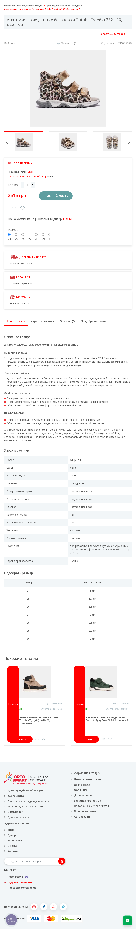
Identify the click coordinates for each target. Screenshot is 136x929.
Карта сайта (16, 795)
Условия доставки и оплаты (26, 806)
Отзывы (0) (68, 321)
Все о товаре (16, 321)
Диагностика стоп (19, 817)
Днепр (12, 835)
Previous (7, 142)
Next (129, 142)
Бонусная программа (87, 800)
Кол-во (13, 185)
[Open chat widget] (127, 920)
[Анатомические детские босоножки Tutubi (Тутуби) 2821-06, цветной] (68, 88)
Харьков (13, 851)
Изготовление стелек (88, 779)
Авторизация (82, 816)
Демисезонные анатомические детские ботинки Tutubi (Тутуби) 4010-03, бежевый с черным (32, 720)
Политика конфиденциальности (29, 801)
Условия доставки (21, 263)
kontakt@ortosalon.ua (22, 887)
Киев (11, 829)
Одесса (12, 845)
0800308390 (16, 877)
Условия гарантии (21, 283)
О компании (15, 811)
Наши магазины (19, 303)
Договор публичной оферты (26, 790)
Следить (61, 195)
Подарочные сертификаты (91, 806)
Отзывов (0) (69, 43)
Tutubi (30, 171)
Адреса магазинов (20, 882)
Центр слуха (82, 784)
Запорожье (15, 840)
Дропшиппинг (83, 795)
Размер (13, 229)
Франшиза (81, 790)
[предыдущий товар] (8, 34)
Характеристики (42, 321)
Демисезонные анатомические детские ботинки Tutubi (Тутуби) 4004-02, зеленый (101, 719)
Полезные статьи (85, 811)
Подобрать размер (94, 321)
